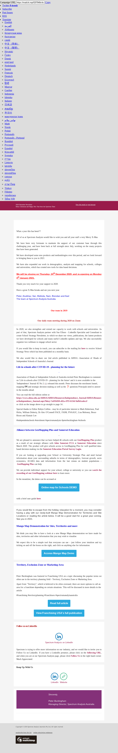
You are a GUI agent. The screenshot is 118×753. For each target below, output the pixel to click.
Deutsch (9, 76)
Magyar (8, 86)
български (10, 36)
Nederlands (10, 65)
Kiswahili (9, 152)
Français (9, 72)
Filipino (8, 191)
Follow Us (75, 656)
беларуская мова (13, 33)
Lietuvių (9, 162)
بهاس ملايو (10, 120)
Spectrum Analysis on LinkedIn (59, 642)
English (8, 22)
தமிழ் (7, 180)
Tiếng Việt (10, 198)
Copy (48, 2)
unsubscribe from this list (23, 732)
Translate (6, 19)
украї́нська (10, 195)
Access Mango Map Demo (59, 553)
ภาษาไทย (10, 184)
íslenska (8, 97)
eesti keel (9, 62)
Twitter (10, 5)
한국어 (8, 112)
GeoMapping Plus (85, 440)
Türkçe (8, 188)
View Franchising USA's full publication (59, 613)
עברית (8, 159)
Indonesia (9, 94)
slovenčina (10, 169)
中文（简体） (12, 43)
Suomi (8, 69)
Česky (8, 55)
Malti (7, 123)
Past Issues (7, 12)
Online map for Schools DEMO (59, 487)
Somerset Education (86, 443)
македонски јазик (14, 116)
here (83, 348)
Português (9, 134)
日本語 (8, 104)
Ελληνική (9, 79)
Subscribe (7, 9)
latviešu (8, 166)
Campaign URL (8, 2)
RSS (4, 16)
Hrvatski (9, 51)
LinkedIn (54, 682)
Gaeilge (8, 90)
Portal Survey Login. (72, 449)
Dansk (8, 58)
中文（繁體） (12, 47)
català (7, 40)
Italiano (8, 101)
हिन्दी (7, 83)
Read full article (59, 603)
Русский (9, 145)
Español (8, 148)
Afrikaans (9, 29)
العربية (8, 26)
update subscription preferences (42, 732)
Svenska (9, 155)
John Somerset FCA (64, 443)
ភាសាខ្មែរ (9, 109)
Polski (8, 130)
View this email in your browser (85, 204)
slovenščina (10, 173)
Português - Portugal (14, 138)
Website (63, 682)
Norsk (8, 127)
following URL (94, 653)
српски (8, 176)
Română (9, 141)
